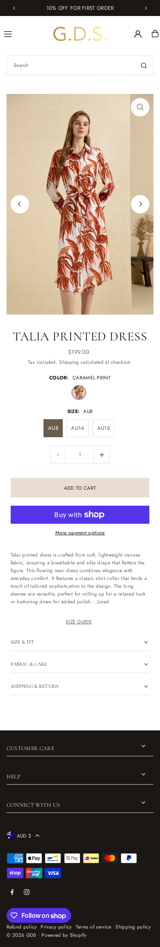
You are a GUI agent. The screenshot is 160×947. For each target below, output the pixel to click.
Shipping (69, 361)
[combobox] (80, 65)
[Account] (138, 34)
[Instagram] (27, 892)
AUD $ (24, 835)
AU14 (77, 428)
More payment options (80, 532)
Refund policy (22, 926)
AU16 (103, 428)
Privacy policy (56, 926)
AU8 (53, 428)
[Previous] (14, 8)
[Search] (144, 65)
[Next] (146, 8)
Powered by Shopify (63, 934)
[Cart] (155, 33)
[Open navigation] (25, 33)
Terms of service (94, 926)
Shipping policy (132, 926)
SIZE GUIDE (79, 622)
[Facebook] (12, 892)
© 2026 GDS (22, 934)
